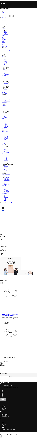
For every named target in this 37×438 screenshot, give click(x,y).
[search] (13, 16)
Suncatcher (4, 45)
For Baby (3, 92)
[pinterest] (3, 245)
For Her (3, 153)
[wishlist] (3, 17)
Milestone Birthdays (5, 131)
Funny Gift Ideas (7, 101)
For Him (3, 56)
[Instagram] (2, 393)
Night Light (4, 40)
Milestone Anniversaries (6, 174)
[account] (2, 17)
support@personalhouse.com (7, 385)
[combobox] (4, 16)
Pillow (3, 41)
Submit (11, 376)
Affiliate (3, 409)
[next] (1, 363)
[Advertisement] (18, 227)
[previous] (1, 283)
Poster (3, 37)
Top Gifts (3, 423)
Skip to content (2, 0)
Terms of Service (4, 408)
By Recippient (4, 185)
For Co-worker (4, 93)
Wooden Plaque (4, 46)
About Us (3, 405)
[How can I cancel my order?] (10, 340)
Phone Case (4, 43)
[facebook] (1, 245)
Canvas (3, 36)
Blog (3, 12)
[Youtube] (2, 395)
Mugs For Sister (6, 100)
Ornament (3, 42)
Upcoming (4, 105)
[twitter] (2, 245)
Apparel (3, 28)
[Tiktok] (2, 394)
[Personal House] (5, 9)
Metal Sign (4, 39)
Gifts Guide (4, 424)
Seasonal (3, 118)
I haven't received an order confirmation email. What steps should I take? (10, 315)
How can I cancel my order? (7, 353)
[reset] (10, 16)
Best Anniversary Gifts (5, 193)
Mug (3, 35)
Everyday (3, 109)
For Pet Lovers (4, 79)
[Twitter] (2, 392)
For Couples (4, 90)
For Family (4, 91)
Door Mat (3, 38)
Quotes (3, 425)
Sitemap (3, 406)
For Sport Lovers (5, 75)
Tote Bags (3, 44)
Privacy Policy (4, 407)
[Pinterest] (2, 396)
